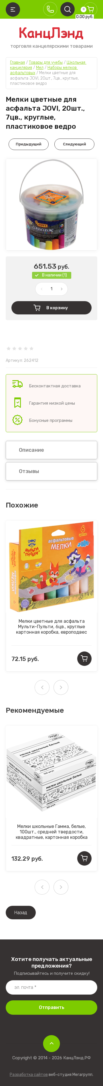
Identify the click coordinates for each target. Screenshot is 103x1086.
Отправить (51, 1007)
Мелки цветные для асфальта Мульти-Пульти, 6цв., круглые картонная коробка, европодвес (51, 626)
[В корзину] (84, 658)
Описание (31, 450)
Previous (42, 687)
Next (61, 687)
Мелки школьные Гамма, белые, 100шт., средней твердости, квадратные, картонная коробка (52, 832)
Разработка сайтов (29, 1074)
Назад (20, 912)
